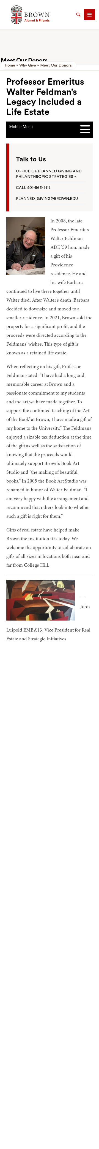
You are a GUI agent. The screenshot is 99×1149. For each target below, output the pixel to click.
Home (10, 65)
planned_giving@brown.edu (47, 199)
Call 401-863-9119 (33, 188)
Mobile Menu (21, 126)
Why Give (27, 65)
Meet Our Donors (56, 65)
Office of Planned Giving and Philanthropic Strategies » (49, 173)
